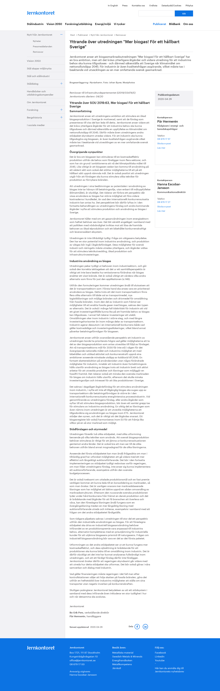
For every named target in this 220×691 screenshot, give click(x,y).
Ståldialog (32, 83)
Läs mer (166, 147)
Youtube (159, 660)
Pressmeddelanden (42, 46)
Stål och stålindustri (38, 76)
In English (113, 5)
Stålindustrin (35, 24)
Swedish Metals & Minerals (127, 656)
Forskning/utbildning (78, 24)
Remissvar (38, 51)
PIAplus (189, 5)
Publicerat (159, 24)
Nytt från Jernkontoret (39, 34)
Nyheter (37, 40)
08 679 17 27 (163, 201)
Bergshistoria (34, 117)
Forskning (32, 109)
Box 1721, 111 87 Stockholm (85, 652)
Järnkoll (116, 668)
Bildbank (174, 24)
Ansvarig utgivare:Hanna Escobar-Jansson (83, 672)
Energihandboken (122, 660)
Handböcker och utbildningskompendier (40, 92)
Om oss (188, 24)
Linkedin (159, 656)
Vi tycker (119, 24)
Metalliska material (122, 652)
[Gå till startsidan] (41, 12)
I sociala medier (36, 125)
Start (72, 34)
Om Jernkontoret (36, 102)
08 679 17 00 (77, 664)
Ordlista (153, 5)
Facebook (160, 652)
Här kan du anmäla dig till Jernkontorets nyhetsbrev (169, 669)
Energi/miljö (103, 24)
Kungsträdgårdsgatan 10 (84, 656)
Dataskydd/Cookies (171, 5)
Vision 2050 (54, 24)
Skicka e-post (164, 143)
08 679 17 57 (163, 138)
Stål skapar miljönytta (39, 68)
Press (125, 5)
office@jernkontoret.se (82, 660)
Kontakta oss (138, 5)
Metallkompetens (122, 664)
